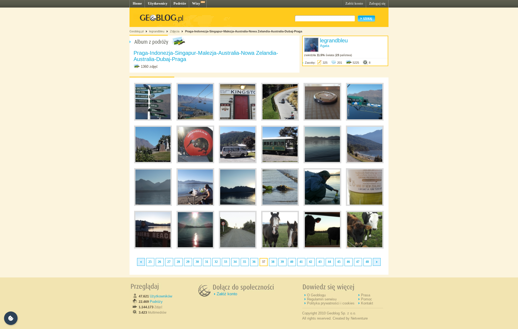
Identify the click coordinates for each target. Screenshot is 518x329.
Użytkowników (161, 296)
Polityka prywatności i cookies (331, 303)
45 (338, 262)
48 (367, 262)
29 (187, 262)
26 (159, 262)
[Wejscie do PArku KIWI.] (195, 162)
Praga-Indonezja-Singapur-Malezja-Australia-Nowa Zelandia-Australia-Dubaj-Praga (243, 31)
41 (301, 262)
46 (348, 262)
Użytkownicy (158, 3)
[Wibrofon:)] (322, 119)
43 (320, 262)
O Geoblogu (316, 295)
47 (357, 262)
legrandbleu (156, 31)
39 (282, 262)
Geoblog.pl (137, 31)
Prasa (365, 295)
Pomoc (366, 299)
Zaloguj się (377, 3)
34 (235, 262)
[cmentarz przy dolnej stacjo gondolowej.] (153, 162)
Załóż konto (354, 3)
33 (225, 262)
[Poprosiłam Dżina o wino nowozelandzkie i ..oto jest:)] (322, 204)
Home (137, 3)
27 (169, 262)
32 (216, 262)
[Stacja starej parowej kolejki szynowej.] (238, 119)
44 (329, 262)
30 (197, 262)
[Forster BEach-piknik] (195, 204)
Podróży (156, 302)
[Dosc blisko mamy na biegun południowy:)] (153, 119)
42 (310, 262)
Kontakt (367, 303)
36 (253, 262)
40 (291, 262)
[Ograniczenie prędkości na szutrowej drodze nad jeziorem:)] (238, 247)
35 (244, 262)
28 (178, 262)
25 (150, 262)
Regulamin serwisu (321, 299)
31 (206, 262)
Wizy (196, 3)
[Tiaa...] (365, 119)
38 (272, 262)
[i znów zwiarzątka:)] (365, 247)
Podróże (179, 3)
